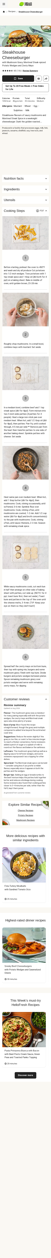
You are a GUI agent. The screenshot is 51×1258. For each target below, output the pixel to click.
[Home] (3, 12)
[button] (25, 189)
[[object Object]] (38, 78)
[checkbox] (3, 71)
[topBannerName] (25, 20)
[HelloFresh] (25, 4)
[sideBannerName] (25, 155)
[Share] (46, 78)
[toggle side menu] (4, 4)
